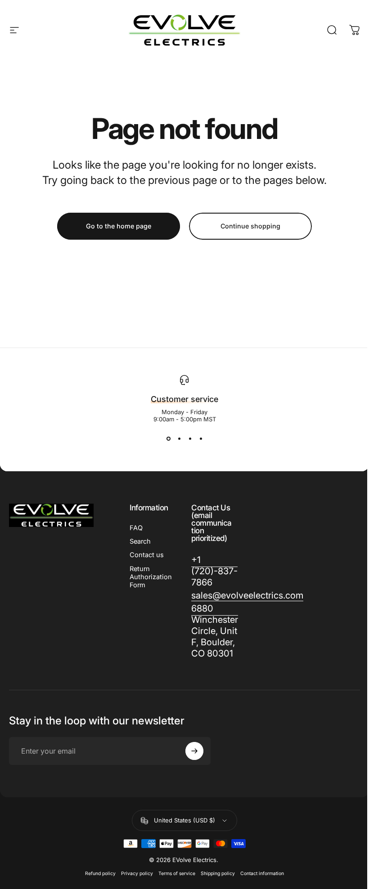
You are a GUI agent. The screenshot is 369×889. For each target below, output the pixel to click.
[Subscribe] (194, 751)
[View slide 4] (200, 438)
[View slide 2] (179, 438)
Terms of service (176, 873)
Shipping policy (218, 873)
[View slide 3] (189, 438)
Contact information (262, 873)
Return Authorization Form (151, 577)
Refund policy (100, 873)
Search (140, 541)
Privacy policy (137, 873)
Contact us (147, 555)
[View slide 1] (168, 438)
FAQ (136, 528)
